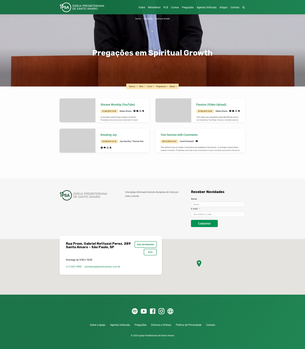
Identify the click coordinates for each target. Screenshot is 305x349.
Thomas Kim (137, 141)
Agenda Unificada (207, 7)
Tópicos (132, 86)
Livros (150, 86)
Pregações (188, 7)
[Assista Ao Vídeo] (137, 111)
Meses (173, 86)
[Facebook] (152, 311)
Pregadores (161, 86)
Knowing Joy (109, 134)
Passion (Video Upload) (211, 104)
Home (138, 18)
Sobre (142, 7)
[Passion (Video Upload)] (173, 110)
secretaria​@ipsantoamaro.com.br (102, 266)
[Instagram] (161, 311)
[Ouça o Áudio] (140, 111)
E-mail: (194, 208)
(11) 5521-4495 (73, 266)
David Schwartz (187, 141)
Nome (194, 199)
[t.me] (170, 311)
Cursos (175, 7)
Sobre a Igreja (97, 324)
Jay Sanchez (125, 141)
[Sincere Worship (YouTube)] (77, 110)
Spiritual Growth (163, 18)
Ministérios (154, 7)
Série (141, 86)
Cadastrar (204, 223)
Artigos (223, 7)
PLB (165, 7)
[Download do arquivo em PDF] (143, 111)
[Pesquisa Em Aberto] (243, 8)
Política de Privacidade (188, 324)
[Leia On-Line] (134, 111)
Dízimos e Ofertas (161, 324)
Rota (150, 252)
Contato (234, 7)
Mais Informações (145, 244)
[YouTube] (143, 311)
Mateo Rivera (125, 111)
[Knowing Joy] (77, 140)
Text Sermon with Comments (179, 134)
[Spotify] (134, 311)
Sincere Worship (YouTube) (118, 104)
